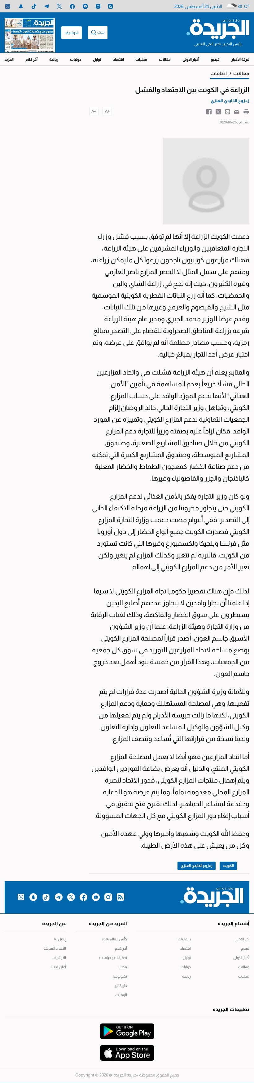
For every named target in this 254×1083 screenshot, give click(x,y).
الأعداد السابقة (54, 948)
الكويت (228, 865)
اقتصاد (118, 59)
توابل (97, 59)
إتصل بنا (60, 939)
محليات (141, 59)
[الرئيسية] (217, 28)
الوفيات (121, 995)
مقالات (165, 59)
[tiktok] (34, 6)
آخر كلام (31, 59)
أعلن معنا (58, 967)
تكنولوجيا (120, 976)
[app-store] (127, 1050)
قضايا (123, 967)
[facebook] (72, 6)
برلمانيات (184, 939)
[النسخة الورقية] (30, 32)
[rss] (110, 6)
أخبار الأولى (190, 59)
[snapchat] (21, 6)
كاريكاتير (121, 985)
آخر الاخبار (242, 939)
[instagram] (98, 6)
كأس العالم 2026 (114, 939)
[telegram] (46, 6)
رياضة (53, 59)
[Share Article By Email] (236, 111)
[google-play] (127, 1028)
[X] (59, 6)
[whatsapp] (8, 6)
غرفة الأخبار (240, 59)
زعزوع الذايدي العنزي (196, 865)
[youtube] (85, 6)
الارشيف (71, 32)
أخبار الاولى (241, 958)
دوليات (75, 59)
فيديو (215, 59)
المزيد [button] (9, 59)
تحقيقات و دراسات (113, 958)
